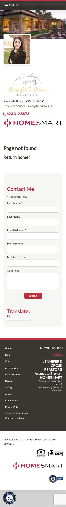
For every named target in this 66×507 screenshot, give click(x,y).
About (8, 394)
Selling (8, 387)
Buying (8, 381)
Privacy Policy (12, 407)
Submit (33, 295)
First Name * (14, 203)
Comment (13, 270)
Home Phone (15, 243)
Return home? (17, 157)
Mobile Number (17, 257)
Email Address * (16, 230)
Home (8, 348)
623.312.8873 (18, 113)
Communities (12, 400)
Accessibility (11, 368)
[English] (8, 316)
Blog (7, 354)
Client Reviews (12, 374)
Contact (9, 361)
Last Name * (14, 216)
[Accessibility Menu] (9, 498)
